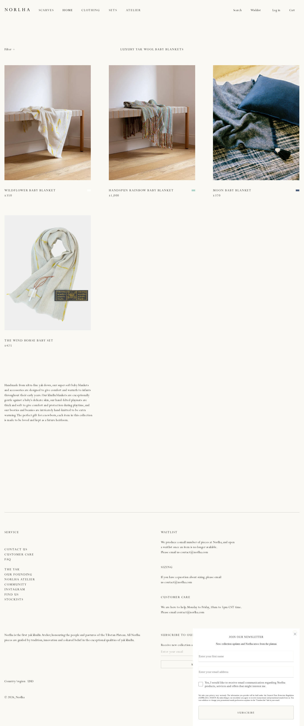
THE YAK (12, 569)
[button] (51, 10)
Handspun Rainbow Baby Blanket (141, 190)
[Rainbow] (193, 190)
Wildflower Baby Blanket (30, 190)
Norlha (20, 697)
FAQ (7, 559)
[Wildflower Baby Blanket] (47, 122)
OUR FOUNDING (18, 575)
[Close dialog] (295, 633)
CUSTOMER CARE (19, 555)
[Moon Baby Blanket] (256, 122)
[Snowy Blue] (297, 190)
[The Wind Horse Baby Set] (47, 273)
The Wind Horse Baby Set (28, 341)
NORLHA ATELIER (19, 579)
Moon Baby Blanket (232, 190)
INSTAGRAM (14, 589)
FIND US (11, 595)
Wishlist (257, 10)
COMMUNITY (15, 585)
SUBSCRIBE (246, 713)
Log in (276, 10)
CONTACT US (15, 549)
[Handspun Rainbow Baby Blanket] (152, 122)
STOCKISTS (13, 599)
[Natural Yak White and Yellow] (89, 190)
